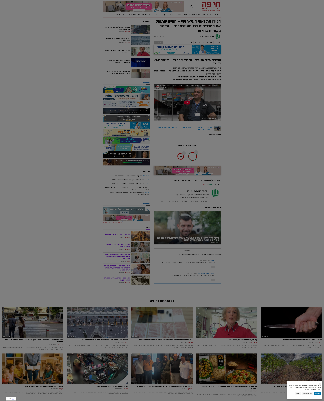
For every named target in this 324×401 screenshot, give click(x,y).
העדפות (298, 393)
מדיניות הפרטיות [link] (317, 397)
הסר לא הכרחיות (307, 393)
